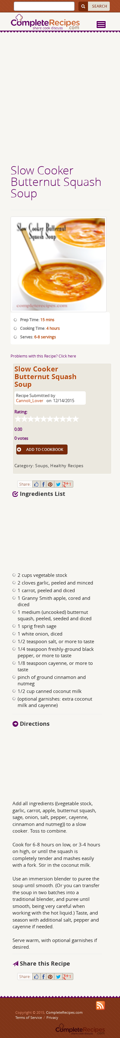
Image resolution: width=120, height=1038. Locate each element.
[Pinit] (50, 484)
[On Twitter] (58, 484)
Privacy (52, 1017)
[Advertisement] (60, 99)
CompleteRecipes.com (64, 1012)
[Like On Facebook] (36, 484)
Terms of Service (28, 1017)
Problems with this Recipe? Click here (43, 355)
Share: (25, 484)
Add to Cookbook (44, 449)
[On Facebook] (43, 484)
